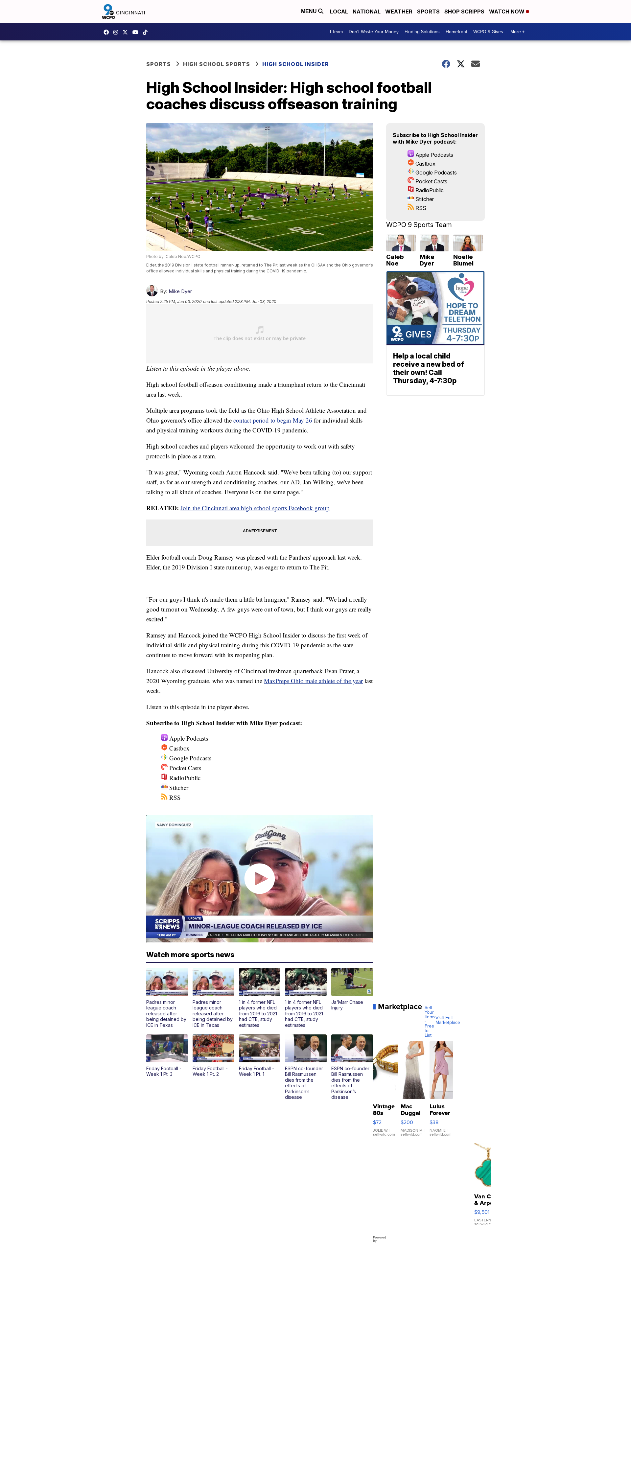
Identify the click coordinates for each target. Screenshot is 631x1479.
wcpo (127, 32)
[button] (167, 998)
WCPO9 (108, 32)
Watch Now (507, 11)
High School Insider (295, 64)
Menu (309, 11)
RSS (174, 797)
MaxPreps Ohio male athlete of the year (313, 681)
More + (517, 31)
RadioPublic (184, 778)
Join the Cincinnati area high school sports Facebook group (255, 508)
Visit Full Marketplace (447, 1020)
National (367, 11)
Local (339, 11)
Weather (398, 11)
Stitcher (178, 787)
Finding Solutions (422, 31)
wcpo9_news (117, 32)
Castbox (179, 748)
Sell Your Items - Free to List (430, 1021)
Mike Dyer (180, 291)
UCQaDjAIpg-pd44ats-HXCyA (137, 32)
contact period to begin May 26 (272, 420)
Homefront (456, 31)
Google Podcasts (189, 758)
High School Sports (216, 64)
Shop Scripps (464, 11)
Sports (428, 11)
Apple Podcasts (188, 738)
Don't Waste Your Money (374, 31)
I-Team (336, 31)
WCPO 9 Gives (488, 31)
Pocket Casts (184, 768)
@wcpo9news (147, 32)
